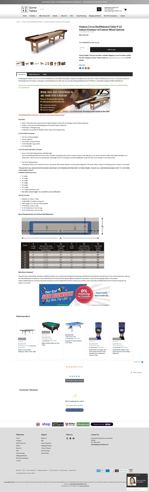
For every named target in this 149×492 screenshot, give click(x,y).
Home (25, 16)
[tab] (136, 372)
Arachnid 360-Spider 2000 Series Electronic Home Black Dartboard (121, 351)
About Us (64, 16)
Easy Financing (81, 16)
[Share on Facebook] (80, 68)
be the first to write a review (74, 380)
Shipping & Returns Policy (117, 58)
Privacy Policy (45, 453)
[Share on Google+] (86, 68)
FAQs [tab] (45, 74)
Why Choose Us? (44, 16)
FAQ (71, 16)
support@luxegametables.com (99, 444)
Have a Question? (46, 443)
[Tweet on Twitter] (83, 68)
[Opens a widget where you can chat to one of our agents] (137, 482)
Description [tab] (22, 74)
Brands (55, 16)
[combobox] (68, 9)
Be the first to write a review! (74, 410)
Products (33, 16)
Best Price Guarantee (110, 16)
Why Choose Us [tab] (34, 74)
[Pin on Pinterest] (88, 68)
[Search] (99, 9)
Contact (122, 16)
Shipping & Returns (95, 16)
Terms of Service (46, 448)
